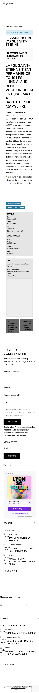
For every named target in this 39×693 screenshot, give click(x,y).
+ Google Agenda (13, 203)
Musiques (13, 534)
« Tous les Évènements (14, 27)
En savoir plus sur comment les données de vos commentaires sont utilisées (16, 433)
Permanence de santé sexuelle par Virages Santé (12, 326)
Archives (28, 687)
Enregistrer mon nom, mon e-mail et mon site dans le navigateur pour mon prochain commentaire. (20, 412)
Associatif (10, 233)
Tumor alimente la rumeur (20, 633)
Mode (11, 555)
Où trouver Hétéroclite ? (24, 688)
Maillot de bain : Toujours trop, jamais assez (22, 561)
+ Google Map (11, 276)
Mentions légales (18, 688)
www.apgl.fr (10, 253)
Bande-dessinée (16, 545)
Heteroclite (19, 687)
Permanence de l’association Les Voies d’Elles (26, 325)
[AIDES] (20, 465)
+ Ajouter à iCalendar (15, 207)
